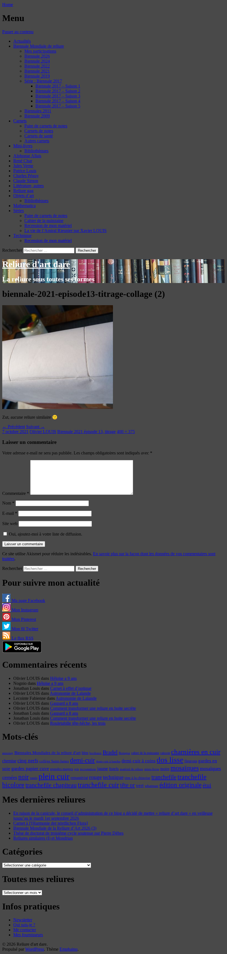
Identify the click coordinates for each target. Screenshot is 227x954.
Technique (22, 235)
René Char (22, 160)
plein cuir (53, 776)
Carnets (20, 121)
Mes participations (40, 51)
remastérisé (79, 778)
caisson (165, 753)
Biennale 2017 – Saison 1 (57, 86)
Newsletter (22, 919)
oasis (33, 778)
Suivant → (35, 426)
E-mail (9, 513)
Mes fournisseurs (28, 934)
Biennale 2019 (37, 76)
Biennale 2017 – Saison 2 (57, 91)
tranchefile (163, 777)
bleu (85, 752)
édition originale (180, 784)
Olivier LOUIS (43, 431)
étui (207, 785)
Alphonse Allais (27, 155)
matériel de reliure (131, 769)
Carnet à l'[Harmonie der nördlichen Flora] (50, 823)
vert (140, 785)
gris (76, 769)
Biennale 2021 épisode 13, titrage (86, 431)
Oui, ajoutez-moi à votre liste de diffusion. (45, 534)
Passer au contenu (17, 31)
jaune (102, 768)
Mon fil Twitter (24, 628)
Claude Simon (25, 180)
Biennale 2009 (37, 116)
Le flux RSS (22, 638)
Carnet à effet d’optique (70, 688)
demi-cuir (82, 760)
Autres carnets (36, 140)
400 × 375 (126, 431)
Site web (9, 523)
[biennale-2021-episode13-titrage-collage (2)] (57, 407)
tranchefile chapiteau (51, 784)
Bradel (110, 752)
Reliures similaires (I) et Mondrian (43, 838)
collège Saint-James (54, 761)
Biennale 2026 (37, 56)
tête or (127, 785)
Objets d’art (23, 195)
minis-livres (151, 769)
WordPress (34, 949)
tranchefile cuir (98, 784)
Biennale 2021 (37, 71)
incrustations (88, 769)
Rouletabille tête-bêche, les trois (77, 723)
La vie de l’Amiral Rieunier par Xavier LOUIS (65, 230)
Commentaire (15, 493)
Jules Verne (23, 165)
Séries (18, 210)
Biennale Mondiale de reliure (38, 46)
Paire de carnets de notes (45, 126)
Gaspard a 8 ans (64, 703)
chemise (9, 760)
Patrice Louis (24, 170)
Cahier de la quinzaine (43, 220)
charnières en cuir (195, 751)
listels (114, 769)
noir (23, 776)
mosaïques (185, 768)
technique (113, 777)
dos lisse (170, 760)
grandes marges (61, 769)
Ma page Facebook (28, 600)
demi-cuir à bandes (108, 761)
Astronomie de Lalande (70, 693)
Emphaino (69, 949)
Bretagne (124, 753)
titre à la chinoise (137, 778)
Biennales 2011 (37, 111)
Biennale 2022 (37, 66)
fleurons (190, 761)
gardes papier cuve (30, 768)
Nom (8, 503)
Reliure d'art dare (36, 264)
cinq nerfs (27, 760)
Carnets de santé (38, 135)
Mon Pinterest (23, 619)
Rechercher (12, 250)
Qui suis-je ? (24, 924)
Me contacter (24, 929)
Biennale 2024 (37, 61)
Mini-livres (22, 145)
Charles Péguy (26, 175)
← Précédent (13, 426)
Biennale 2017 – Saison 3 (57, 96)
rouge (95, 777)
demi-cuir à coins (139, 760)
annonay (7, 753)
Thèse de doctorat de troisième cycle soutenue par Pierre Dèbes (68, 833)
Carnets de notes (38, 130)
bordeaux (95, 753)
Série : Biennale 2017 (43, 81)
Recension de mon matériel (48, 225)
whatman (151, 786)
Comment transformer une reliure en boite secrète (93, 708)
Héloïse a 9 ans (63, 678)
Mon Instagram (24, 610)
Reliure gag (23, 190)
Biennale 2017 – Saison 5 (57, 106)
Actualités (22, 41)
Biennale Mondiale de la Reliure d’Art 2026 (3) (54, 828)
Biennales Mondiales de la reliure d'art (47, 752)
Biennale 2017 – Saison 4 (57, 101)
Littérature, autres (28, 185)
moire (164, 769)
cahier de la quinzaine (145, 753)
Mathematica (24, 205)
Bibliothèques (36, 150)
